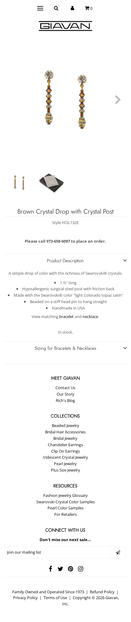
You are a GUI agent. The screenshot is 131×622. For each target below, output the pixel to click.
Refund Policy (102, 592)
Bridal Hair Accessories (65, 432)
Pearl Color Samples (65, 508)
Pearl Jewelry (65, 463)
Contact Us (65, 387)
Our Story (65, 394)
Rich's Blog (65, 400)
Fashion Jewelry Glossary (65, 495)
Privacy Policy (25, 597)
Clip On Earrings (65, 451)
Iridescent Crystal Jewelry (65, 457)
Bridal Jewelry (65, 438)
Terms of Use (55, 597)
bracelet (66, 316)
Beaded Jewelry (65, 425)
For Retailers (65, 514)
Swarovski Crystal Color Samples (65, 501)
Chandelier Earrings (65, 444)
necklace (90, 316)
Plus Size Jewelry (65, 470)
